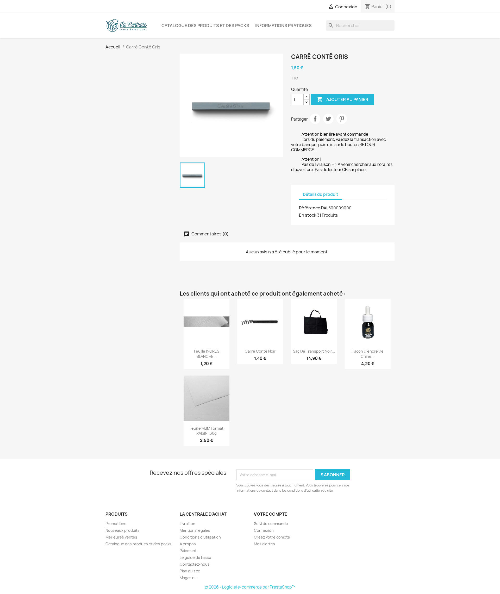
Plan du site (190, 570)
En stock (307, 215)
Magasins (188, 577)
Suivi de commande (271, 523)
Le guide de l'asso (195, 557)
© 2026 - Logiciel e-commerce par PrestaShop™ (250, 587)
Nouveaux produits (122, 530)
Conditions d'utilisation (200, 537)
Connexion (264, 530)
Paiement (188, 550)
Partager (315, 119)
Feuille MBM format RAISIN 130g (206, 431)
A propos (188, 543)
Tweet (328, 119)
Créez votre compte (272, 537)
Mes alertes (264, 543)
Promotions (115, 523)
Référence (309, 207)
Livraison (187, 523)
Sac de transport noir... (314, 351)
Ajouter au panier (342, 99)
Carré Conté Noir (260, 351)
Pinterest (341, 119)
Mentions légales (195, 530)
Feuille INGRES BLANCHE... (206, 354)
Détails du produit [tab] (320, 194)
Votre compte (270, 514)
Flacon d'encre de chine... (368, 354)
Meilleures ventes (121, 537)
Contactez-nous (195, 564)
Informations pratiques (283, 25)
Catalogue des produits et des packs (205, 25)
